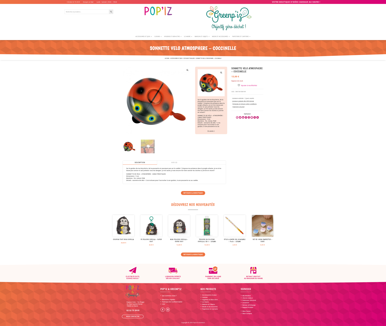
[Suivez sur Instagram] (168, 310)
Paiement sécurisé (238, 107)
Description (140, 162)
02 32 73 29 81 (133, 310)
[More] (257, 117)
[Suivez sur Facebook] (163, 310)
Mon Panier (246, 311)
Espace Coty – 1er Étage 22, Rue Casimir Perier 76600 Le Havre (135, 304)
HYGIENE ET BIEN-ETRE (172, 36)
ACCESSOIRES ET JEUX (143, 36)
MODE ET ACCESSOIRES (220, 36)
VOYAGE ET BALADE (189, 58)
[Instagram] (249, 117)
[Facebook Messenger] (251, 117)
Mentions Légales (168, 299)
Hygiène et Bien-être (210, 300)
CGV (163, 304)
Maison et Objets (208, 304)
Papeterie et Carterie (210, 309)
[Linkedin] (243, 117)
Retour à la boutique (193, 193)
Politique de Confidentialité (172, 302)
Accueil (167, 58)
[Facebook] (237, 117)
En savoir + (211, 131)
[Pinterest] (246, 117)
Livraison (245, 303)
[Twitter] (240, 117)
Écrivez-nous (132, 278)
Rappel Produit (247, 307)
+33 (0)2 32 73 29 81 (74, 2)
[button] (187, 70)
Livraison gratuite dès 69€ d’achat (243, 101)
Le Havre (205, 302)
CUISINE (157, 36)
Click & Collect (247, 298)
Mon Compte (247, 313)
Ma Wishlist (246, 296)
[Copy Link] (254, 117)
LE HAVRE (187, 36)
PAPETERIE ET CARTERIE (240, 36)
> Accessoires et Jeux (209, 295)
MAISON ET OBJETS (201, 36)
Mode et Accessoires (210, 307)
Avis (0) (174, 162)
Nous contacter (132, 316)
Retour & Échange (249, 305)
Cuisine (204, 297)
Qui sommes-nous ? (169, 296)
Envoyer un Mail (88, 2)
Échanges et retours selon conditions (245, 104)
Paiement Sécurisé (249, 300)
